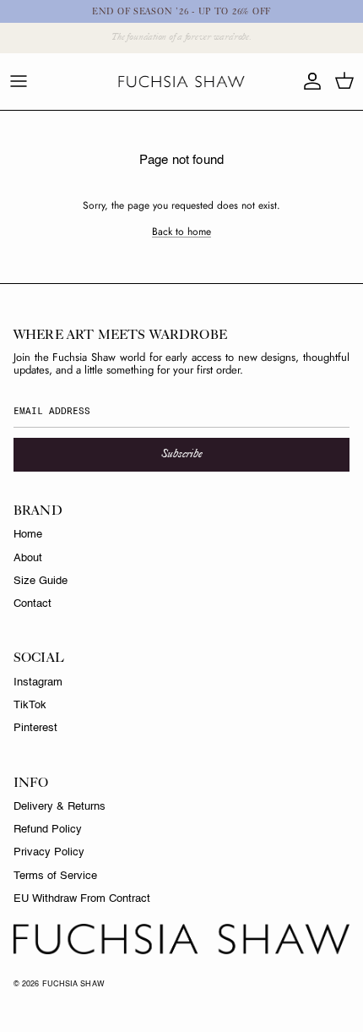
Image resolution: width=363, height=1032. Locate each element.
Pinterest (35, 728)
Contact (32, 603)
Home (28, 534)
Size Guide (41, 581)
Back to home (181, 231)
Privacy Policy (49, 852)
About (28, 558)
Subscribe (181, 454)
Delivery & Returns (60, 806)
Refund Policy (48, 829)
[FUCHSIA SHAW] (181, 82)
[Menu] (18, 81)
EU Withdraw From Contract (82, 898)
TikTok (30, 705)
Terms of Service (55, 876)
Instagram (38, 682)
